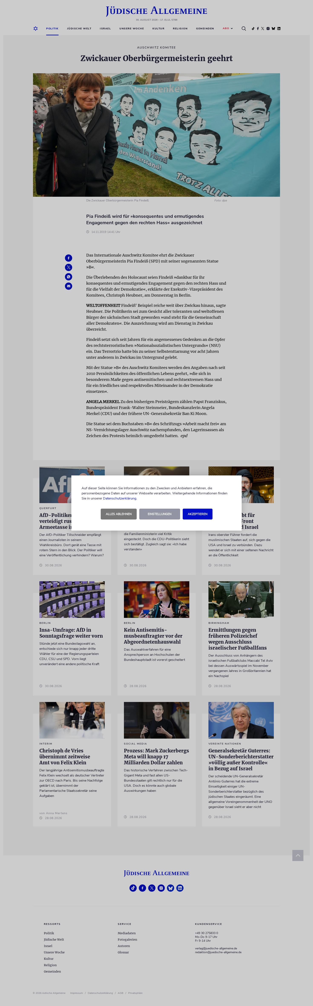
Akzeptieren (197, 514)
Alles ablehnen (119, 514)
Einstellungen (159, 514)
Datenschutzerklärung (119, 498)
